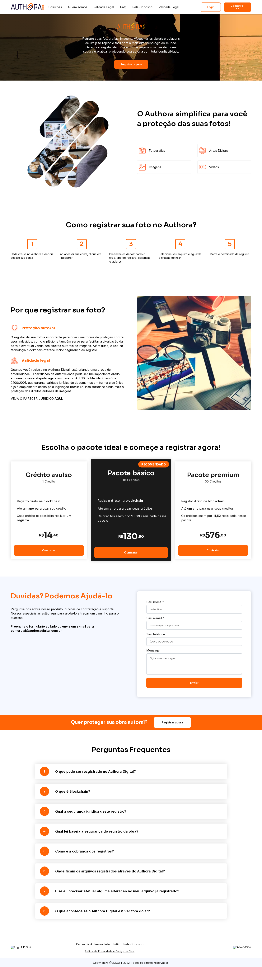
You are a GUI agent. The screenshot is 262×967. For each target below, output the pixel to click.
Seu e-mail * (155, 618)
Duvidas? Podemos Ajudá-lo (61, 596)
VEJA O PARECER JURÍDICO (32, 398)
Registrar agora (131, 64)
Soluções (55, 7)
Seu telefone (155, 634)
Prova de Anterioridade (93, 944)
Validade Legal (103, 7)
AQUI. (58, 398)
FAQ (123, 7)
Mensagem (154, 650)
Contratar (48, 550)
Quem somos (77, 7)
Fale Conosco (142, 7)
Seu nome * (155, 602)
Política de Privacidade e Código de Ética (109, 951)
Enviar (194, 682)
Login (210, 7)
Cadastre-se (238, 7)
